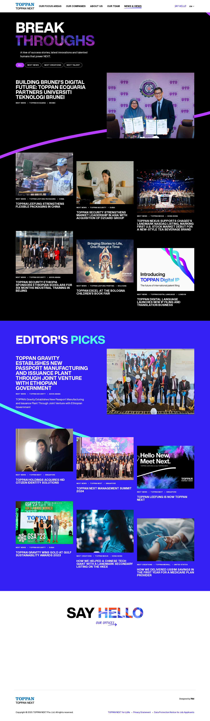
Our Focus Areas (50, 6)
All (20, 65)
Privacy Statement (142, 712)
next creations (52, 65)
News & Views (133, 6)
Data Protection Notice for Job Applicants (174, 712)
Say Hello (180, 6)
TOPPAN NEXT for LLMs (119, 712)
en (190, 6)
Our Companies (76, 6)
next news (33, 65)
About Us (96, 6)
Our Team (113, 6)
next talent (73, 65)
